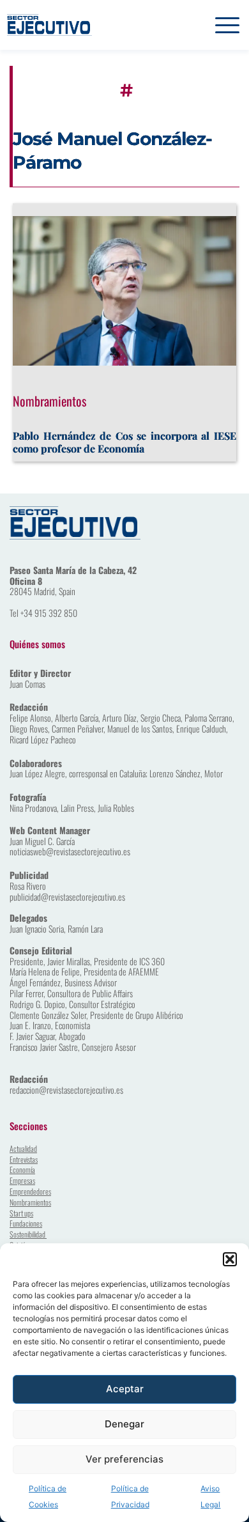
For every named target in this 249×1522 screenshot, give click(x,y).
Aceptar (125, 1389)
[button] (229, 1259)
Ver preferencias (124, 1459)
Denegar (124, 1424)
